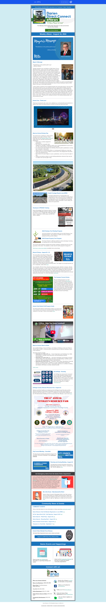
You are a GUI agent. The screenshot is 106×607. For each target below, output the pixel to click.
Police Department (37, 591)
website (70, 580)
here (47, 264)
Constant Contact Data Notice (59, 605)
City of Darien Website (53, 30)
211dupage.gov (57, 382)
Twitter (64, 7)
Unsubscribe (43, 605)
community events (66, 509)
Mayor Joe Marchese (38, 582)
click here (56, 273)
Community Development (39, 597)
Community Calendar (66, 559)
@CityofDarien (61, 586)
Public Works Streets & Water (40, 593)
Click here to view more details (40, 248)
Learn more (35, 367)
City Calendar (42, 559)
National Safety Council (47, 138)
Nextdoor (69, 7)
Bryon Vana (35, 585)
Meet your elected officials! (39, 580)
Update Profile (49, 605)
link (64, 511)
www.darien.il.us (53, 7)
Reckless (68, 281)
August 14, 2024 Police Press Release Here (47, 536)
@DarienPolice (69, 594)
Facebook (60, 7)
